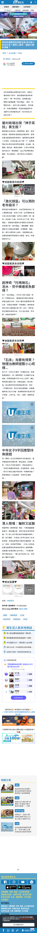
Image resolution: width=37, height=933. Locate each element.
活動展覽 (4, 891)
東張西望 (10, 600)
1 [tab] (14, 12)
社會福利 (4, 899)
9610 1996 (23, 609)
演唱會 (6, 7)
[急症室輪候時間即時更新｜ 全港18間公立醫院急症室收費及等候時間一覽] (7, 831)
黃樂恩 (8, 59)
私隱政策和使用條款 (26, 919)
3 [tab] (18, 12)
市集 (11, 891)
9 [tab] (18, 15)
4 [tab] (20, 12)
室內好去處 (19, 810)
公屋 (22, 615)
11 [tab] (22, 15)
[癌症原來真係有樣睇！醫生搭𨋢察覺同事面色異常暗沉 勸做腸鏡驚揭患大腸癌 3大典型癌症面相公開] (7, 792)
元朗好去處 (17, 894)
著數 (5, 615)
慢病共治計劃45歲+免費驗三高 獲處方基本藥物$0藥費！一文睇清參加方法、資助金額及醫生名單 (23, 805)
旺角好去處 (5, 897)
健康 (17, 785)
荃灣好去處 (27, 894)
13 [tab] (19, 17)
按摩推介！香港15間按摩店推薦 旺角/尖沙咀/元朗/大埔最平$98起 (23, 817)
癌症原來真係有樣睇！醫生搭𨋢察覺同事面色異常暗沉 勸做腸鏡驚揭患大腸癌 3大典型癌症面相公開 (23, 793)
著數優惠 (14, 615)
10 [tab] (20, 15)
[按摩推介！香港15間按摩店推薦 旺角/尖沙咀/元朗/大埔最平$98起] (7, 818)
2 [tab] (16, 12)
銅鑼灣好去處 (6, 894)
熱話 (20, 53)
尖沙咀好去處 (24, 891)
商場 (25, 619)
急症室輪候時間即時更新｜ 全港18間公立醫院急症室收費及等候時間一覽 (23, 830)
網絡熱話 (17, 619)
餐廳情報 (19, 897)
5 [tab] (22, 12)
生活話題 (12, 53)
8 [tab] (16, 15)
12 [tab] (24, 15)
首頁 (4, 53)
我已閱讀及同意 (18, 925)
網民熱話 (4, 906)
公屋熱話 (17, 10)
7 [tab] (14, 15)
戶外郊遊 (27, 897)
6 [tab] (24, 12)
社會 (17, 798)
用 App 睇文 (29, 63)
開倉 (15, 891)
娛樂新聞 (25, 10)
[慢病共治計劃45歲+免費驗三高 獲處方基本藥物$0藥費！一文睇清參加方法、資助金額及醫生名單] (7, 805)
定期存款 (33, 10)
